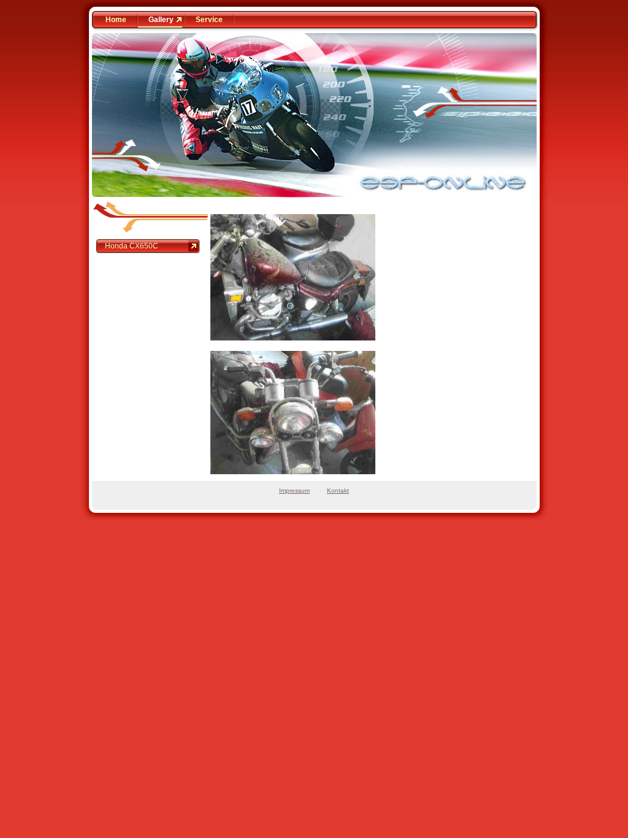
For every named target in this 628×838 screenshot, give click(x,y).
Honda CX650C (131, 246)
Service (209, 19)
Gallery (161, 19)
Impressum (294, 490)
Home (115, 19)
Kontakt (338, 490)
